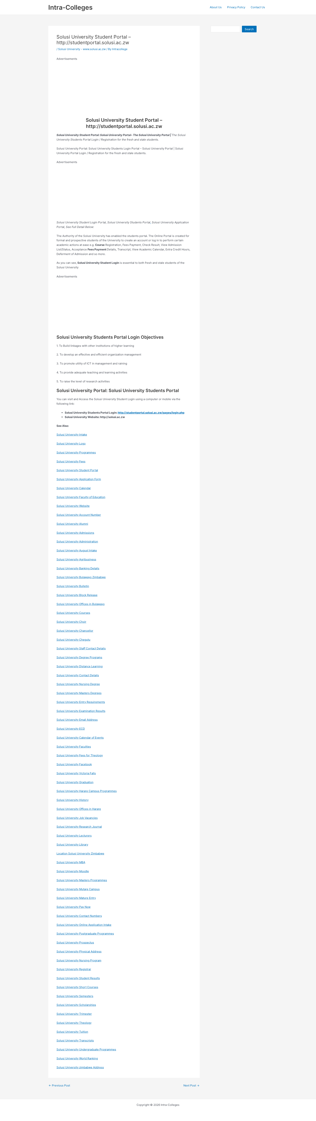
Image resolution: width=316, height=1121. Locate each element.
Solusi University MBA (71, 862)
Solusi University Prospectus (75, 942)
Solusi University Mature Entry (76, 898)
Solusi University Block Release (77, 595)
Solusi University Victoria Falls (76, 773)
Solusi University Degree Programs (79, 657)
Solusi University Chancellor (75, 630)
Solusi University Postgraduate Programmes (85, 933)
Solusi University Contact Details (78, 675)
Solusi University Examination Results (81, 711)
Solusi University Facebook (74, 764)
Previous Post (59, 1085)
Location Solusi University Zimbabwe (80, 853)
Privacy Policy (236, 7)
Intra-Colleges (70, 7)
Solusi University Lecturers (74, 835)
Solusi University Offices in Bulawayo (81, 604)
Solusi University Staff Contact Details (81, 648)
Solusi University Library (72, 844)
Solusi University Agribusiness (76, 559)
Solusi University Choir (71, 621)
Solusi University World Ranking (77, 1058)
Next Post (191, 1085)
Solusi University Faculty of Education (81, 497)
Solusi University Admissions (75, 532)
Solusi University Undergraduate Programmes (86, 1049)
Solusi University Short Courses (77, 987)
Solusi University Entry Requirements (81, 702)
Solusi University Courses (73, 613)
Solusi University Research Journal (79, 826)
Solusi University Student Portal (77, 470)
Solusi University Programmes (76, 452)
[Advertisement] (124, 86)
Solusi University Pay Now (74, 907)
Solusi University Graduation (75, 782)
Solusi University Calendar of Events (80, 737)
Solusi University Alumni (72, 523)
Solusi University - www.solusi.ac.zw (82, 49)
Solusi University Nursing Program (79, 960)
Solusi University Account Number (79, 515)
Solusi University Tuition (72, 1031)
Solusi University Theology (74, 1022)
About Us (216, 7)
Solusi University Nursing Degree (78, 684)
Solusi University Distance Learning (80, 666)
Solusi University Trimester (74, 1014)
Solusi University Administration (77, 541)
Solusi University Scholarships (76, 1005)
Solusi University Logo (71, 443)
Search (249, 29)
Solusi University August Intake (77, 550)
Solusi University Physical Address (79, 951)
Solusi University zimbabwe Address (80, 1067)
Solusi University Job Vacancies (77, 818)
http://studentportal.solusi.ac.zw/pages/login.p (149, 412)
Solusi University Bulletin (73, 586)
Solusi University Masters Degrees (79, 693)
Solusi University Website (73, 506)
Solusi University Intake (72, 434)
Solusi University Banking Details (78, 568)
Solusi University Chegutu (73, 639)
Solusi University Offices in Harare (79, 809)
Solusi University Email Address (77, 719)
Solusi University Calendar (74, 488)
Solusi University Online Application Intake (84, 925)
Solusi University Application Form (79, 479)
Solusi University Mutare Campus (78, 889)
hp (182, 412)
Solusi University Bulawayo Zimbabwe (81, 577)
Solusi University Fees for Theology (80, 755)
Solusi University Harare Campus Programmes (87, 791)
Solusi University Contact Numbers (79, 916)
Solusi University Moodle (73, 871)
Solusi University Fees (71, 461)
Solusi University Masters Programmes (82, 880)
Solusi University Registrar (74, 969)
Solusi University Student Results (78, 978)
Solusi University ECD (71, 728)
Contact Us (258, 7)
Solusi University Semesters (75, 996)
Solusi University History (73, 800)
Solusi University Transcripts (75, 1040)
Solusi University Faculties (74, 746)
